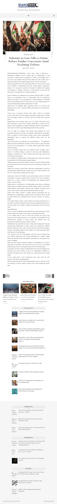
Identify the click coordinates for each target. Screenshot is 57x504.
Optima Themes (16, 501)
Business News (28, 54)
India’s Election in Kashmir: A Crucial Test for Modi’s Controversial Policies (28, 297)
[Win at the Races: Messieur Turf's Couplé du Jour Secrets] (50, 276)
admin (32, 68)
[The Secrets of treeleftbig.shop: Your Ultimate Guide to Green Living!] (6, 276)
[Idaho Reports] (28, 6)
